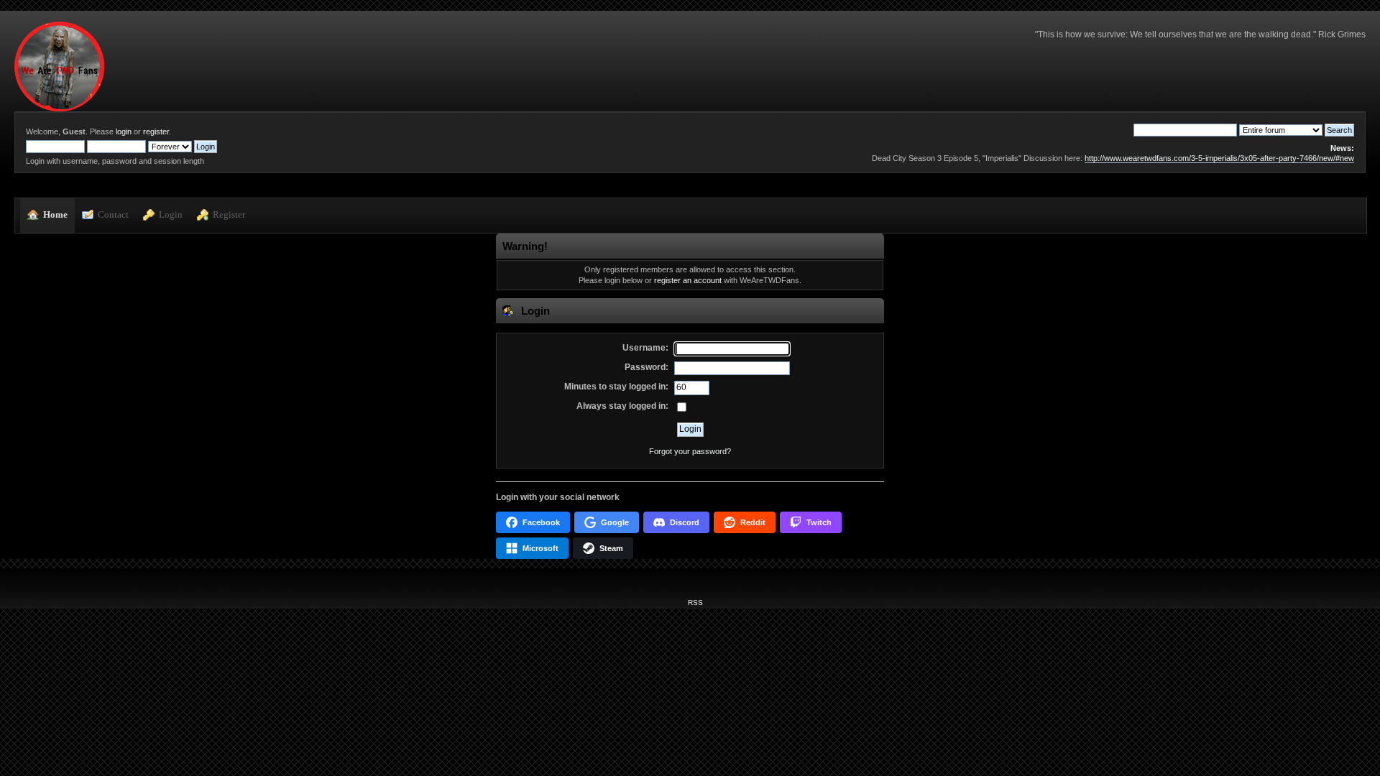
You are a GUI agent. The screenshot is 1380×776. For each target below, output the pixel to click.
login (124, 131)
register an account (688, 280)
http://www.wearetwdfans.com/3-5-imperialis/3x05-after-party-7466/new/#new (1219, 158)
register (156, 131)
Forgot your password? (690, 451)
